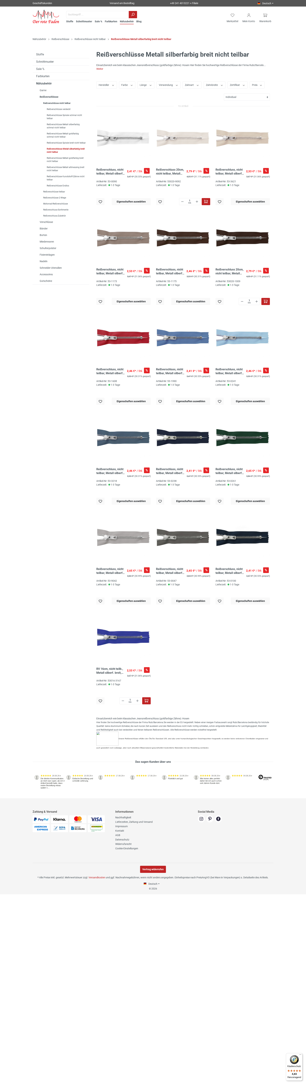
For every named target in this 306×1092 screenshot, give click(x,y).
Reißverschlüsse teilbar (54, 191)
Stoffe (40, 54)
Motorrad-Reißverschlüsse (55, 204)
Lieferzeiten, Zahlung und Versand (134, 821)
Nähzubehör (44, 83)
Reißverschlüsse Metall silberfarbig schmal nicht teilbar (63, 126)
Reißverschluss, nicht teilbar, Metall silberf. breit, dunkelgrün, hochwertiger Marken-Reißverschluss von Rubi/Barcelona (230, 471)
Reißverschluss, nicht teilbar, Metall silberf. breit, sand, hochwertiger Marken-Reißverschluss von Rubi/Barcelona (110, 271)
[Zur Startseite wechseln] (46, 16)
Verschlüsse (46, 222)
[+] (197, 201)
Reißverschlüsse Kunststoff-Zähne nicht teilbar (65, 178)
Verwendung (166, 85)
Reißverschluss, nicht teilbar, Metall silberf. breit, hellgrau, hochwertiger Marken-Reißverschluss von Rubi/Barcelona (110, 571)
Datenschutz (122, 839)
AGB (117, 835)
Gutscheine (46, 281)
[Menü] (300, 1055)
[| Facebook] (219, 819)
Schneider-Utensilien (51, 267)
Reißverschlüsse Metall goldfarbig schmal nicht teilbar (63, 135)
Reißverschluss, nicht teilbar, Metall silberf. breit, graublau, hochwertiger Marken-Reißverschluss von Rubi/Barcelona (170, 371)
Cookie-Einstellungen (126, 848)
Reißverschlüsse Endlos (58, 185)
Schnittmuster (45, 61)
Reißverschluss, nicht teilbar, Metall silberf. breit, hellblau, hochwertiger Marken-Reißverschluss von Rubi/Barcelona (230, 371)
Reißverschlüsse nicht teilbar (56, 103)
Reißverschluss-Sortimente (55, 210)
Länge (143, 85)
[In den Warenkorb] (206, 201)
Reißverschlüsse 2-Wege (54, 197)
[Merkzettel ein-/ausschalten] (100, 201)
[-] (182, 201)
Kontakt (119, 830)
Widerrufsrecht (123, 844)
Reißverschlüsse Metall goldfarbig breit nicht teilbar (65, 159)
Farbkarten (43, 76)
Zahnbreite (212, 85)
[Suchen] (133, 14)
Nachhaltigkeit (123, 817)
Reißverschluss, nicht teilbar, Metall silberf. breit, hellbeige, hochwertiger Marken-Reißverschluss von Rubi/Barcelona (230, 172)
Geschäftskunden (42, 3)
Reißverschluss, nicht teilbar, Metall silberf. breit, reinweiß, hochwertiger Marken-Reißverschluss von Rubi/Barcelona (110, 172)
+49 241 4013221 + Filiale (184, 3)
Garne (43, 90)
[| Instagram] (202, 819)
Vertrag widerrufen (153, 869)
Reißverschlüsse (49, 96)
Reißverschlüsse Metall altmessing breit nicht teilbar (65, 169)
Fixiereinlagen (47, 254)
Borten (43, 235)
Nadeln (43, 261)
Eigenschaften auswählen (131, 201)
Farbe (124, 85)
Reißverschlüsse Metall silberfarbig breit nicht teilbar (66, 150)
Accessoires (46, 274)
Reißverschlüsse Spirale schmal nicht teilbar (64, 117)
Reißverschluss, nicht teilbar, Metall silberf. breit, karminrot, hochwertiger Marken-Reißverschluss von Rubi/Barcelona (110, 371)
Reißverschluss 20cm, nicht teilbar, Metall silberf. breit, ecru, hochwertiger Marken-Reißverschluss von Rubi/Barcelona (170, 172)
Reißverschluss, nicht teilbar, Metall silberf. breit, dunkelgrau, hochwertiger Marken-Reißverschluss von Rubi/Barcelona (170, 571)
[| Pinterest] (210, 819)
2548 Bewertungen (43, 797)
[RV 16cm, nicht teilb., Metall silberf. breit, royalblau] (123, 637)
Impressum (121, 826)
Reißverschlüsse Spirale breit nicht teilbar (66, 143)
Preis (255, 85)
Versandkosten (97, 877)
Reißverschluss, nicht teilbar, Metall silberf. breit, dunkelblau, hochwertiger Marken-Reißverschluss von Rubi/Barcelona (170, 471)
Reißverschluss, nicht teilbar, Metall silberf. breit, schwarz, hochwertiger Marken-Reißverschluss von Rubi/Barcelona (230, 571)
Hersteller (104, 85)
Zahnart (189, 85)
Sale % (40, 69)
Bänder (44, 228)
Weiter (99, 68)
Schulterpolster (48, 248)
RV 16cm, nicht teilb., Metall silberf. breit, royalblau (109, 671)
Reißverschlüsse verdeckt (58, 109)
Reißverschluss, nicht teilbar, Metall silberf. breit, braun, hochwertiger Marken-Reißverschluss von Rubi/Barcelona (170, 271)
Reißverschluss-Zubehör (54, 216)
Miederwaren (47, 241)
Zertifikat (235, 85)
